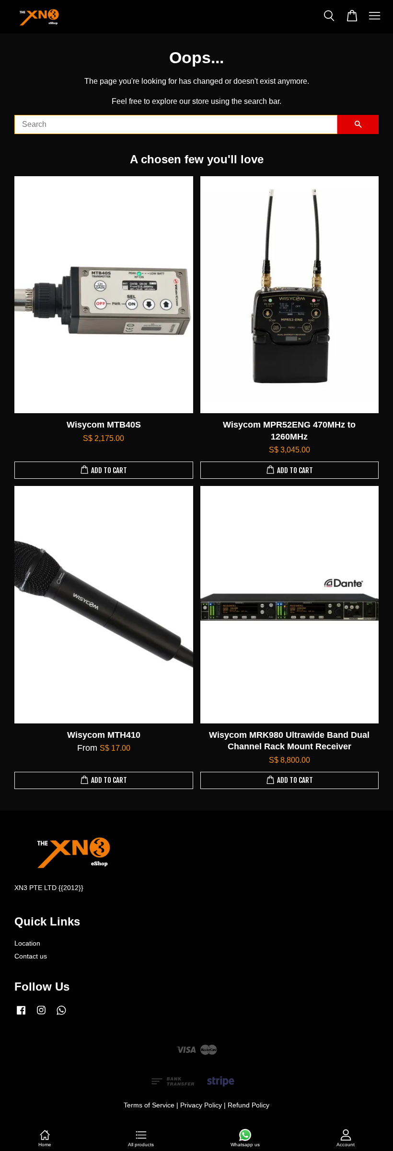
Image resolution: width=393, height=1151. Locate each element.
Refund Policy (248, 1105)
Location (27, 943)
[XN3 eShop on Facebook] (21, 1014)
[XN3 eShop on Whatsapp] (61, 1014)
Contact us (30, 956)
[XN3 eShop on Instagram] (41, 1014)
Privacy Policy (201, 1105)
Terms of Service (149, 1105)
